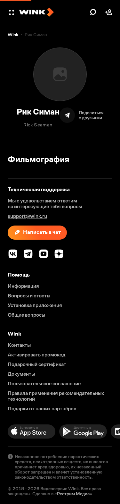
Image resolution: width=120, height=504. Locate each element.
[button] (12, 12)
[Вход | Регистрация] (108, 12)
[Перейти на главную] (53, 12)
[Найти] (93, 12)
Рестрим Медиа (73, 493)
